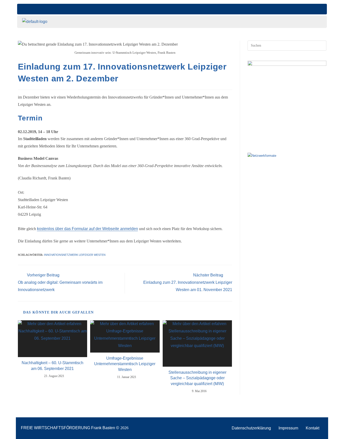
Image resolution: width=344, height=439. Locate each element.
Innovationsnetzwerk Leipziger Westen (75, 254)
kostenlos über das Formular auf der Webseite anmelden (87, 229)
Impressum (288, 428)
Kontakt (312, 428)
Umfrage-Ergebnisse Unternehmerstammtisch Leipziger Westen (124, 364)
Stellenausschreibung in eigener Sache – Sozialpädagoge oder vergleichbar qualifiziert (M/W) (197, 378)
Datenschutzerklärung (251, 428)
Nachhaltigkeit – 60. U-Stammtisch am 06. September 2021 (52, 365)
